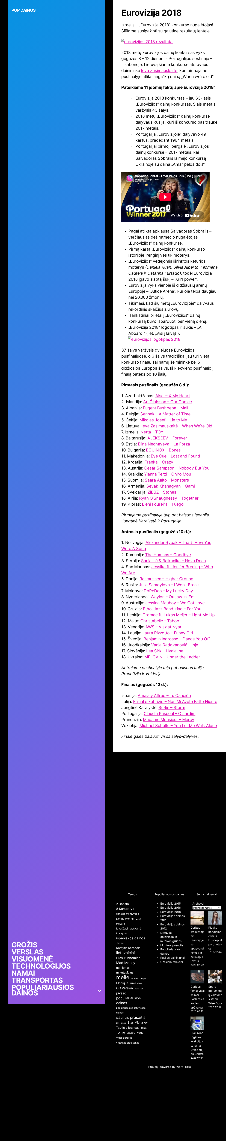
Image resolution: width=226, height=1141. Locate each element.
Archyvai (198, 903)
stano (123, 1023)
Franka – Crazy (158, 462)
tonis (144, 1027)
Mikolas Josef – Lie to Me (163, 420)
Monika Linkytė (138, 978)
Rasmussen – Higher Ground (166, 578)
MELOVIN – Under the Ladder (172, 657)
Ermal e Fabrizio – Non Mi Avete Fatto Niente (175, 701)
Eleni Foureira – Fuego (163, 504)
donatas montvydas (127, 913)
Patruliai (139, 988)
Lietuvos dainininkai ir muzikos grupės (171, 937)
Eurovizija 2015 (170, 903)
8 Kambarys (125, 909)
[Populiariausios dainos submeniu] (99, 990)
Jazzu (120, 943)
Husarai (120, 923)
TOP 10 (120, 1032)
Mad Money (125, 963)
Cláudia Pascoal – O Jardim (169, 713)
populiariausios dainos (128, 1000)
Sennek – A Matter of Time (165, 414)
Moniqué (122, 983)
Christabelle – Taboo (159, 620)
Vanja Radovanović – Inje (174, 644)
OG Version (124, 988)
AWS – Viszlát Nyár (163, 626)
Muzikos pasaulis (171, 945)
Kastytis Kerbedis (128, 948)
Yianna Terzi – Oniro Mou (167, 474)
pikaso (121, 993)
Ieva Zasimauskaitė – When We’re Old (177, 426)
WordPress (183, 1066)
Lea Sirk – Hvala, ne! (165, 650)
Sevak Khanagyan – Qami (170, 486)
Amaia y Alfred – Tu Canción (164, 695)
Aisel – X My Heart (172, 395)
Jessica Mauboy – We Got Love (175, 602)
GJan (138, 918)
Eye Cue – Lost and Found (175, 456)
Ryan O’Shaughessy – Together (169, 498)
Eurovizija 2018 (170, 912)
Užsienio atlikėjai (171, 962)
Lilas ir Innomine (128, 958)
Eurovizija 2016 (170, 907)
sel (117, 1022)
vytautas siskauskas (127, 1042)
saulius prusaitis (130, 1017)
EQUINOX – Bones (163, 450)
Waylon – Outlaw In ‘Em (173, 596)
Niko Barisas (136, 983)
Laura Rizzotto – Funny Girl (167, 632)
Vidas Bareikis (124, 1037)
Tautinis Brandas (127, 1027)
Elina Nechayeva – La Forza (164, 444)
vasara (131, 1032)
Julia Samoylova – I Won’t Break (169, 584)
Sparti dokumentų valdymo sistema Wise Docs (215, 995)
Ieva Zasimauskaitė (159, 70)
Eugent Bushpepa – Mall (165, 408)
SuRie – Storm (172, 707)
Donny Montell (125, 918)
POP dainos (23, 10)
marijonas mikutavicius (124, 970)
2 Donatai (122, 904)
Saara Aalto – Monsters (167, 480)
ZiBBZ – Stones (162, 492)
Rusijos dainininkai (172, 957)
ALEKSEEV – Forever (167, 438)
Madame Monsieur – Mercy (168, 719)
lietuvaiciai (125, 952)
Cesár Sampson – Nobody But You (176, 468)
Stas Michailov (137, 1022)
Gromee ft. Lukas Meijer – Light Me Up (178, 614)
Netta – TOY (152, 432)
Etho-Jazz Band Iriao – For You (172, 608)
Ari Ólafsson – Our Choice (167, 401)
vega (140, 1032)
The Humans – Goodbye (168, 554)
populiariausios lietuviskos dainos (130, 1010)
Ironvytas (121, 933)
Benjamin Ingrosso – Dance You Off (177, 638)
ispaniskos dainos (130, 938)
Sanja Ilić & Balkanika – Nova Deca (173, 560)
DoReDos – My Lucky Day (168, 590)
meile (122, 977)
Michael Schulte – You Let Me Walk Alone (178, 725)
